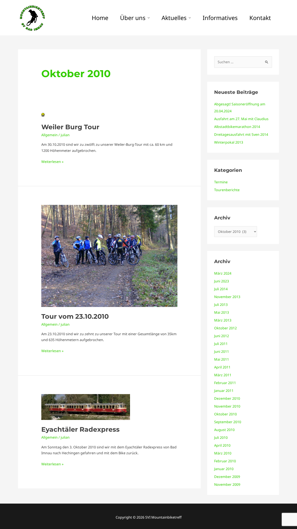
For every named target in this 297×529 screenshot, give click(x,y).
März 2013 (222, 320)
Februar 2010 (225, 461)
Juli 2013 (221, 304)
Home (100, 18)
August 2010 (224, 429)
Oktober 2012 (225, 328)
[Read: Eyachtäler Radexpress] (85, 406)
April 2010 (222, 445)
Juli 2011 (221, 343)
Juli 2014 (221, 289)
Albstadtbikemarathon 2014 (237, 126)
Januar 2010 (224, 468)
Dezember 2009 (227, 476)
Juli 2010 (221, 437)
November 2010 (227, 406)
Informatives (220, 18)
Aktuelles (174, 18)
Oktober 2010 (225, 414)
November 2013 (227, 296)
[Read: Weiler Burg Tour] (43, 114)
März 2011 (222, 375)
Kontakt (260, 18)
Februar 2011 (225, 382)
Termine (221, 182)
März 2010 (222, 453)
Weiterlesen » (52, 161)
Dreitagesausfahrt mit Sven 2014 (241, 134)
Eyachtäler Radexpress (80, 429)
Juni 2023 (221, 281)
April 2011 (222, 367)
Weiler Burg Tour (70, 127)
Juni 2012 (221, 335)
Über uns (132, 18)
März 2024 (222, 273)
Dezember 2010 (227, 398)
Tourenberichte (227, 189)
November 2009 (227, 484)
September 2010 (227, 422)
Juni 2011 (221, 351)
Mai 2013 (221, 312)
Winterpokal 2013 (228, 142)
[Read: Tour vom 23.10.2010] (109, 255)
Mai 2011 (221, 359)
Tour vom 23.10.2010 (75, 316)
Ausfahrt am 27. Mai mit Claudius (241, 118)
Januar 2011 (224, 390)
